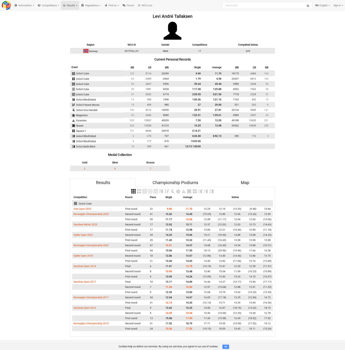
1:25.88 (217, 89)
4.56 (218, 78)
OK (225, 347)
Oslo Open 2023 (82, 208)
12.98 (218, 125)
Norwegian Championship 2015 (91, 323)
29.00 (218, 104)
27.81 (218, 109)
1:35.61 (217, 115)
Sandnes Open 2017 (84, 281)
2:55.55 (196, 94)
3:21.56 (217, 94)
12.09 (218, 120)
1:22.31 (196, 115)
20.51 (197, 109)
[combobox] (267, 5)
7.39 (198, 120)
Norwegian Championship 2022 (91, 245)
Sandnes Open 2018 (84, 266)
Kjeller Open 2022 (83, 234)
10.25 (197, 125)
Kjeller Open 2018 (83, 255)
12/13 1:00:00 (193, 146)
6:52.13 (217, 136)
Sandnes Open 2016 (84, 307)
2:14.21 (196, 130)
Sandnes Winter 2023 (85, 224)
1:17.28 (196, 89)
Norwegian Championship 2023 (91, 214)
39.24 (197, 83)
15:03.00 (196, 141)
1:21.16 (217, 99)
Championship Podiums (175, 182)
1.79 (198, 78)
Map (245, 182)
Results (103, 182)
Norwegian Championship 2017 (91, 297)
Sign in (337, 5)
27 (199, 104)
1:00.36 (196, 99)
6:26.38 (196, 136)
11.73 (218, 73)
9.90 (198, 73)
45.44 (218, 83)
